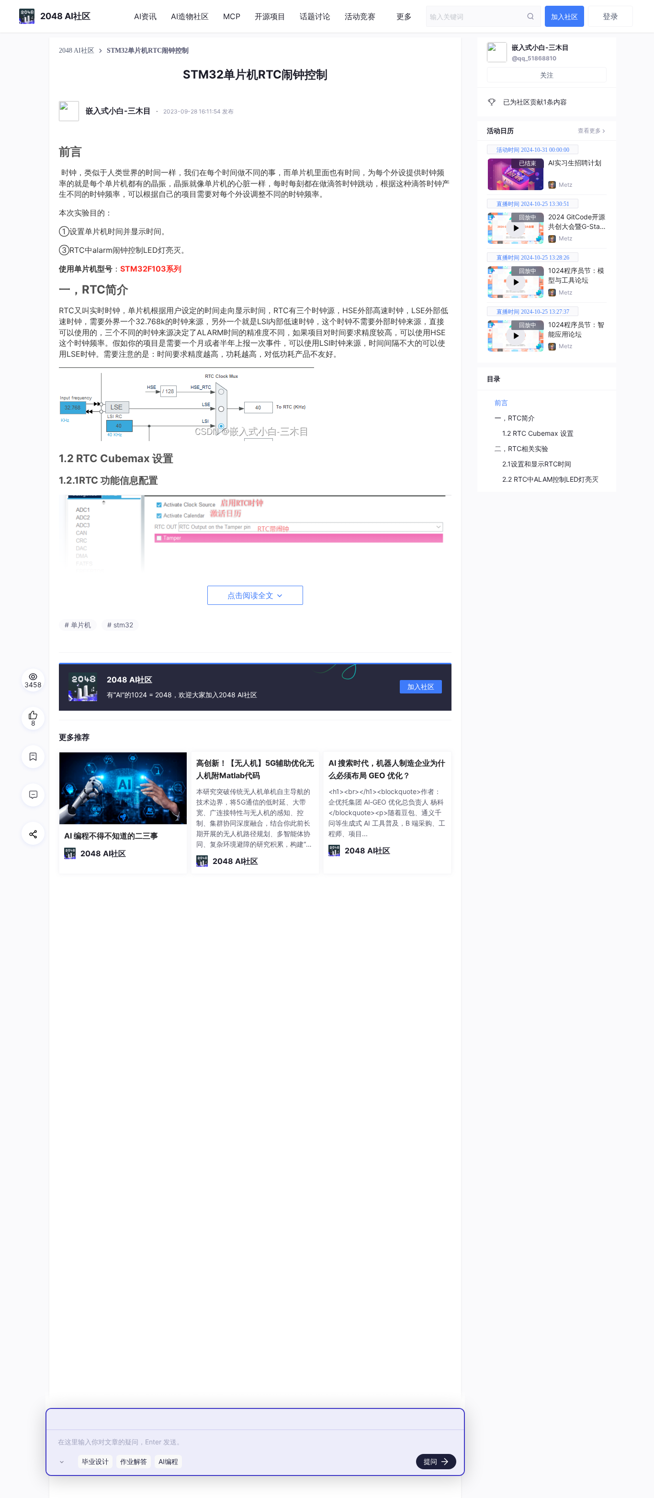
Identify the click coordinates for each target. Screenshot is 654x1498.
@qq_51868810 (534, 58)
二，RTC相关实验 (521, 448)
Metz (566, 184)
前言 (501, 402)
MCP (231, 16)
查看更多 (589, 130)
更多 (404, 16)
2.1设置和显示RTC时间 (536, 464)
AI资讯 (145, 16)
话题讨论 (315, 16)
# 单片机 (78, 625)
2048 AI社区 (77, 50)
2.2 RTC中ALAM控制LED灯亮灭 (550, 479)
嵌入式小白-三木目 (540, 47)
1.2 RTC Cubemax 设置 (538, 433)
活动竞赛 (360, 16)
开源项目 (270, 16)
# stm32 (120, 625)
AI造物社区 (190, 16)
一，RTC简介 (515, 418)
